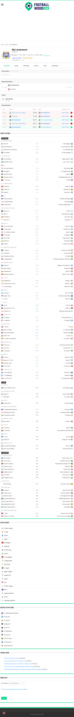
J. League (6, 568)
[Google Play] (43, 714)
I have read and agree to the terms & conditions (15, 689)
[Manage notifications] (4, 713)
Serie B (6, 553)
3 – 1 (34, 127)
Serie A (6, 535)
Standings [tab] (55, 65)
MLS (5, 582)
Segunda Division (9, 593)
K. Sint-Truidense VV (46, 127)
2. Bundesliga (8, 557)
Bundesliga (7, 542)
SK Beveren (15, 116)
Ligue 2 (6, 579)
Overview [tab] (7, 65)
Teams (6, 44)
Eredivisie (6, 546)
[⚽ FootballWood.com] (37, 6)
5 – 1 (34, 123)
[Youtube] (38, 714)
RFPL (5, 589)
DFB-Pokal (7, 564)
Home (2, 44)
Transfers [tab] (26, 65)
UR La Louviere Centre (46, 120)
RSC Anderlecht (45, 112)
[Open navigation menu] (2, 4)
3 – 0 (34, 112)
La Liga (6, 532)
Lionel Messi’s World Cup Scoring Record (14, 661)
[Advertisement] (37, 28)
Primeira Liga (7, 550)
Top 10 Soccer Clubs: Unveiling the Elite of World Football (18, 666)
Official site (47, 55)
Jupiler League (69, 87)
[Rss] (31, 714)
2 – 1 (34, 120)
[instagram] (41, 714)
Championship (8, 560)
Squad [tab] (16, 65)
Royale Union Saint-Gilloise (19, 112)
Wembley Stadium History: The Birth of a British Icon (17, 663)
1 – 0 (34, 116)
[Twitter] (34, 714)
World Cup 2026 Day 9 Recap (11, 658)
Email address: (5, 683)
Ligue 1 (6, 539)
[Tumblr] (39, 714)
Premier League (8, 528)
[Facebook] (32, 714)
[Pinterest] (36, 714)
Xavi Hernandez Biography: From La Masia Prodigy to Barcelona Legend (22, 669)
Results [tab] (36, 65)
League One (7, 575)
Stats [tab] (45, 65)
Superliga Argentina (9, 600)
